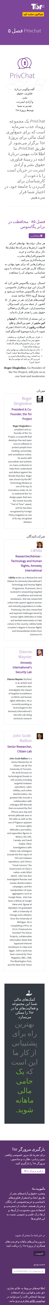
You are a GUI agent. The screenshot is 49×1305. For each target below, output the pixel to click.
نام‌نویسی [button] (39, 1253)
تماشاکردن (35, 235)
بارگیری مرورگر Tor (34, 1171)
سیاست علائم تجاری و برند (30, 1301)
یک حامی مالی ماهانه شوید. (24, 1090)
